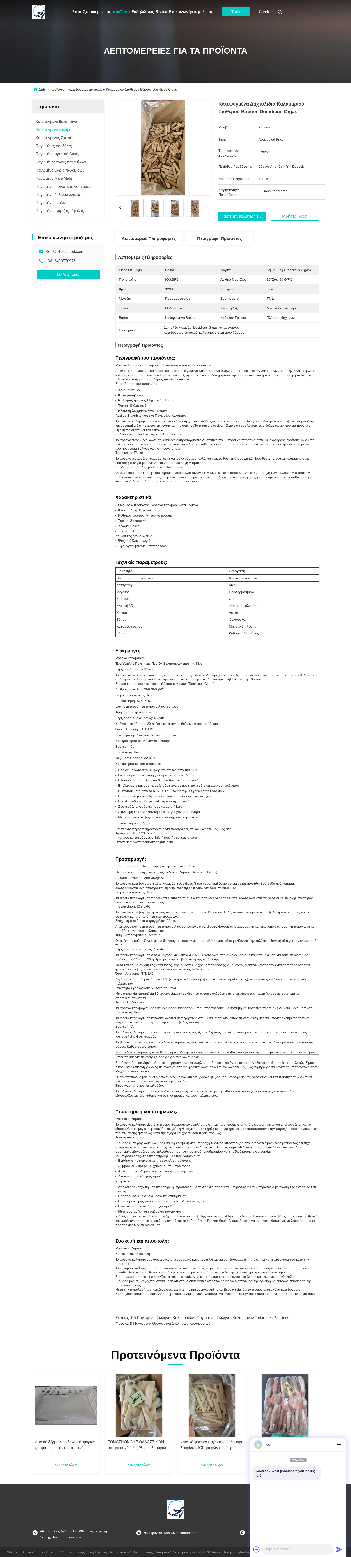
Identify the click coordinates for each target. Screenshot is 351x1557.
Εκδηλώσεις (143, 12)
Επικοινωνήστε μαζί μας (191, 12)
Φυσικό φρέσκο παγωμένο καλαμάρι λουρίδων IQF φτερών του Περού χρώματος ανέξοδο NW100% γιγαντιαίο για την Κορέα (211, 1445)
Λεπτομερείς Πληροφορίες (149, 238)
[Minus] (339, 1444)
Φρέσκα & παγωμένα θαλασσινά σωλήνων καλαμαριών (163, 1323)
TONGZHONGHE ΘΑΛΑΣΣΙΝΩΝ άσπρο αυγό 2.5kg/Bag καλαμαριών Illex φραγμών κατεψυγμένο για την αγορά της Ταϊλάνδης (138, 1445)
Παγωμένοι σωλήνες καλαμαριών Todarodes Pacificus (243, 1318)
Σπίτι (76, 12)
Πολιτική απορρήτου (38, 1552)
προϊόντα (121, 12)
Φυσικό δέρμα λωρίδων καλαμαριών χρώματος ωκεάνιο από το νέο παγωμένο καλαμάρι (65, 1445)
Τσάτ (235, 12)
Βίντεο (161, 12)
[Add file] (256, 1549)
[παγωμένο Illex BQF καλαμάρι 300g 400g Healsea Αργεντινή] (285, 1405)
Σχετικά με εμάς (97, 12)
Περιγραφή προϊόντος (219, 238)
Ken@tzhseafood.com (64, 251)
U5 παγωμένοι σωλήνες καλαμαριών (162, 1318)
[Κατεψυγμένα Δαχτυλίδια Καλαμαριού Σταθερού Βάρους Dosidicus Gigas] (163, 147)
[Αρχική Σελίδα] (39, 12)
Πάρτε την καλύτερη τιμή (242, 216)
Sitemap (13, 1552)
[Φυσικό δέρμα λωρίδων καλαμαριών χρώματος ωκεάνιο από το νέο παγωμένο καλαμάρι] (66, 1405)
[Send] (339, 1549)
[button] (40, 1416)
